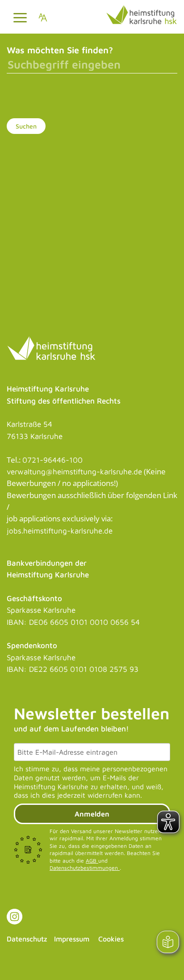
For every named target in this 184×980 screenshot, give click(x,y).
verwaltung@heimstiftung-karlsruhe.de (74, 471)
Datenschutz (27, 939)
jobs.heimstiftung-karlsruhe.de (60, 530)
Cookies (111, 939)
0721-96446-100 (52, 460)
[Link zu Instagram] (14, 916)
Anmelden (92, 814)
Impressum (71, 939)
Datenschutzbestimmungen (85, 867)
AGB (92, 860)
